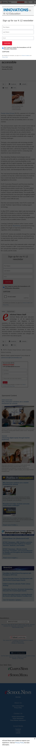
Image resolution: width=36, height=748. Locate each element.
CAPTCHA (5, 51)
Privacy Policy (5, 57)
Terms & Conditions (26, 55)
